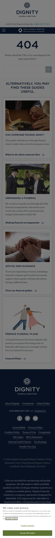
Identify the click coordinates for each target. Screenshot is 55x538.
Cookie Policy (11, 519)
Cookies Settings (27, 526)
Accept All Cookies (27, 533)
